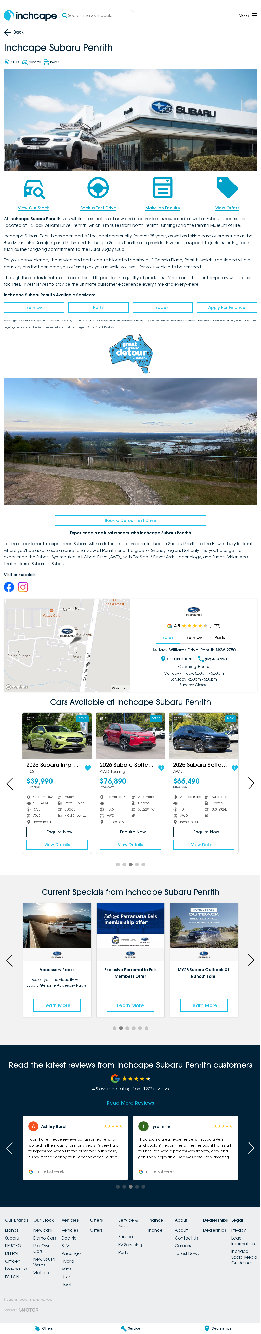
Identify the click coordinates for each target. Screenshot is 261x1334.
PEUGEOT (14, 1240)
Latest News (205, 1248)
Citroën (12, 1256)
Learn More (56, 1000)
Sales (165, 633)
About (199, 1225)
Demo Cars (47, 1232)
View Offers (224, 206)
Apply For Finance (223, 305)
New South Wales (47, 1257)
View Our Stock (33, 206)
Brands (11, 1225)
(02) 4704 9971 (213, 655)
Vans (72, 1263)
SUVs (72, 1240)
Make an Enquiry (160, 206)
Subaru (12, 1232)
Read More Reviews (128, 1097)
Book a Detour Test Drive (128, 517)
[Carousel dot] (116, 860)
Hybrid (74, 1256)
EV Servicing (142, 1239)
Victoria (44, 1267)
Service (33, 305)
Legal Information (17, 1308)
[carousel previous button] (10, 779)
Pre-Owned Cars (47, 1243)
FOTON (12, 1271)
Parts (97, 305)
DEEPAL (12, 1248)
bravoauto (16, 1263)
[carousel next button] (247, 779)
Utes (72, 1271)
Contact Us (204, 1232)
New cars (45, 1225)
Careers (201, 1240)
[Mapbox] (18, 684)
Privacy (12, 1298)
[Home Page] (30, 15)
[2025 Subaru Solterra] (200, 731)
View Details (56, 840)
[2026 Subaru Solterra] (128, 731)
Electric (75, 1232)
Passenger (78, 1248)
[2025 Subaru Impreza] (56, 731)
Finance (170, 1225)
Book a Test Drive (97, 206)
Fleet (73, 1279)
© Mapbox (118, 685)
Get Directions (177, 655)
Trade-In (160, 305)
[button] (74, 1143)
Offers (105, 1225)
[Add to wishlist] (87, 764)
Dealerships (236, 1225)
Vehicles (76, 1225)
